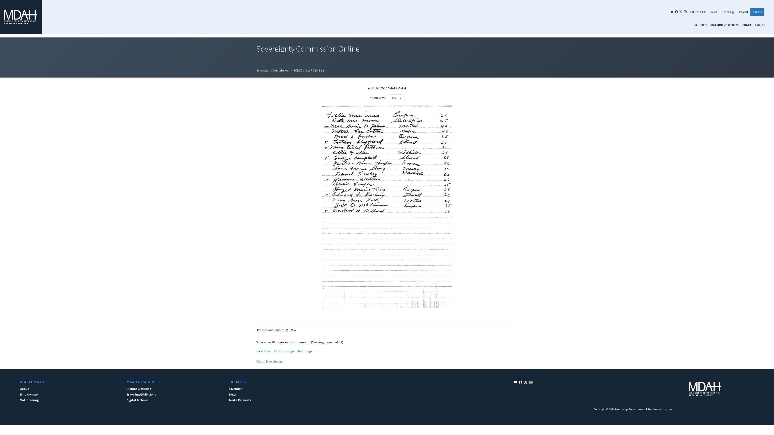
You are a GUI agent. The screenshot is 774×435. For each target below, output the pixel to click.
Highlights (700, 25)
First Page (263, 351)
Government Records (724, 25)
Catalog (760, 25)
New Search (275, 362)
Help (259, 362)
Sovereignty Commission (272, 70)
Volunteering (29, 400)
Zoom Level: (378, 98)
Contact (743, 12)
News (714, 12)
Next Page (305, 351)
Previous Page (284, 351)
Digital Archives (137, 400)
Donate (757, 12)
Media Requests (240, 400)
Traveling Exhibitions (141, 394)
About (24, 389)
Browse (747, 25)
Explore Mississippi (139, 389)
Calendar (235, 389)
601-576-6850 (698, 12)
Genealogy (728, 12)
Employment (29, 394)
